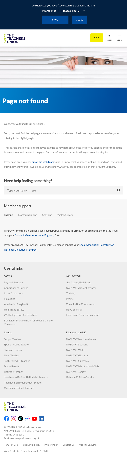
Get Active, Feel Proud (78, 282)
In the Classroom (13, 293)
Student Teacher (13, 349)
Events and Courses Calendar (82, 314)
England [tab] (8, 214)
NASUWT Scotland (77, 344)
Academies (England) (16, 304)
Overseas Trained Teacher (19, 387)
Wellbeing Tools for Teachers (20, 314)
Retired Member (13, 371)
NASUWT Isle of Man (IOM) (82, 366)
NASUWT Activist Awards (81, 287)
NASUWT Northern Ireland (81, 339)
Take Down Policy (31, 444)
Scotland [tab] (47, 214)
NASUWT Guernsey (77, 360)
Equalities (9, 298)
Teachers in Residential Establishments (26, 377)
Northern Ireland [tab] (27, 214)
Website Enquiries (88, 444)
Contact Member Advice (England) (34, 235)
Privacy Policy (51, 444)
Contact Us (68, 444)
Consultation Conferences (80, 304)
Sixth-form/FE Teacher (17, 360)
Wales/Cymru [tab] (65, 214)
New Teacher (11, 355)
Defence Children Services (81, 377)
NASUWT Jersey (75, 371)
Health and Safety (14, 309)
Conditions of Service (16, 287)
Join (96, 37)
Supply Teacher (12, 339)
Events (70, 298)
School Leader (12, 366)
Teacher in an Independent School (23, 382)
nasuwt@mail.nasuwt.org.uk (24, 438)
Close (79, 19)
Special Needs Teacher (17, 344)
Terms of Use (11, 444)
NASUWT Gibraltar (77, 355)
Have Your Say (74, 309)
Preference (49, 10)
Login (109, 40)
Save (55, 19)
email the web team (43, 161)
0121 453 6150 (16, 434)
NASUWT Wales (75, 349)
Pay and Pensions (13, 282)
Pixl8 (45, 451)
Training (70, 293)
